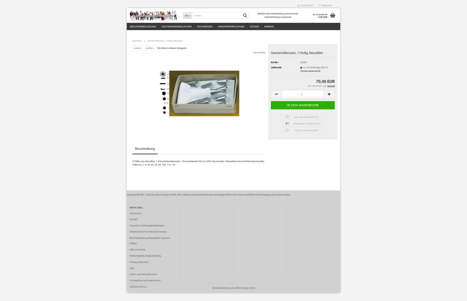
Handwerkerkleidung (231, 26)
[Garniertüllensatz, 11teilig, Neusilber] (199, 92)
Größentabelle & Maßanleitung (145, 255)
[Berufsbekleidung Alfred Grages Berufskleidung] (153, 15)
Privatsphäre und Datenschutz (145, 280)
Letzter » (150, 48)
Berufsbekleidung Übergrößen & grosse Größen (150, 241)
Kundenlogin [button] (306, 5)
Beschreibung (145, 149)
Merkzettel (326, 5)
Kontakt (134, 219)
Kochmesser (204, 26)
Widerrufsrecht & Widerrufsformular (148, 231)
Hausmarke (259, 52)
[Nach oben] (456, 295)
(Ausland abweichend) (310, 71)
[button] (276, 94)
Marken (269, 26)
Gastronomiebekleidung (176, 26)
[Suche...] (245, 15)
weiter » (138, 48)
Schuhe (254, 26)
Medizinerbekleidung (143, 26)
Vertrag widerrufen (139, 262)
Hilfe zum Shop (137, 249)
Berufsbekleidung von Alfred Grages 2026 (233, 288)
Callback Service (138, 286)
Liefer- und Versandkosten (143, 274)
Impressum (135, 213)
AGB (132, 268)
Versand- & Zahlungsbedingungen (147, 225)
